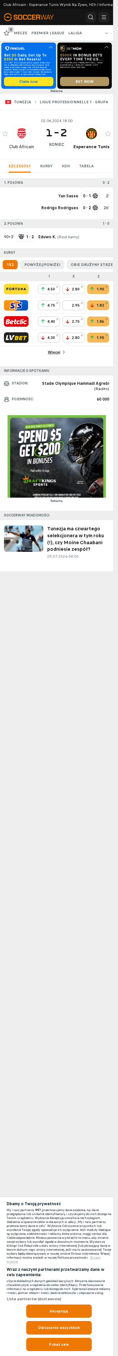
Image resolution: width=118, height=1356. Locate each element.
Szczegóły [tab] (20, 166)
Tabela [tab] (86, 166)
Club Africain (21, 146)
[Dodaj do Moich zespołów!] (5, 133)
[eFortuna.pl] (16, 289)
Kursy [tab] (46, 166)
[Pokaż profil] (21, 133)
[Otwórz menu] (104, 17)
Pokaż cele (59, 1344)
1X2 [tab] (10, 264)
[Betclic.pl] (16, 321)
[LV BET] (16, 337)
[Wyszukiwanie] (91, 17)
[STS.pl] (16, 305)
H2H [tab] (66, 166)
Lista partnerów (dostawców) (34, 1299)
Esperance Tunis (91, 146)
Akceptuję (58, 1311)
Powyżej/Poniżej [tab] (42, 264)
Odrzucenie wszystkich (59, 1327)
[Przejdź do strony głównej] (33, 17)
